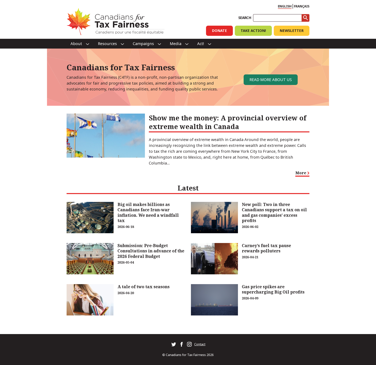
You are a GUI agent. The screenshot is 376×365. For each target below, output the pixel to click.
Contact (199, 344)
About (76, 43)
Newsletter (292, 30)
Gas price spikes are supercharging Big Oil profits (273, 289)
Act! (200, 43)
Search (244, 17)
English (285, 6)
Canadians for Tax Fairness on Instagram (189, 344)
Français (301, 6)
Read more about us (270, 79)
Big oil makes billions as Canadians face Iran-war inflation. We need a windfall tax (148, 212)
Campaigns (143, 43)
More (302, 173)
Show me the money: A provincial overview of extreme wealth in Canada (227, 122)
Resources (107, 43)
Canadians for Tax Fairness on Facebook (181, 344)
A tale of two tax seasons (144, 286)
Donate (219, 30)
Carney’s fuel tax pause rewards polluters (266, 248)
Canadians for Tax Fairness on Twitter (174, 344)
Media (175, 43)
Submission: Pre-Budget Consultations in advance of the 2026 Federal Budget (151, 251)
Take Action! (253, 30)
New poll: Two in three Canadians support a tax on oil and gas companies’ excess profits (274, 212)
